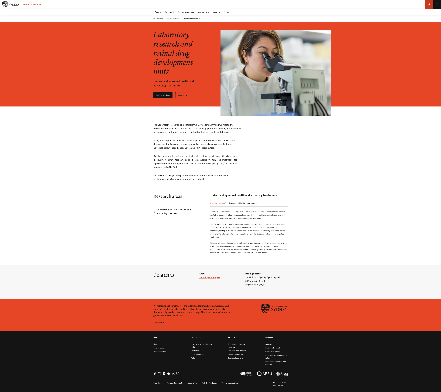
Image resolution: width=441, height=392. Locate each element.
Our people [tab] (252, 203)
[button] (429, 4)
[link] (158, 18)
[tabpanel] (249, 233)
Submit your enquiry (209, 277)
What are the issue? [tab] (218, 203)
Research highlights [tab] (237, 203)
